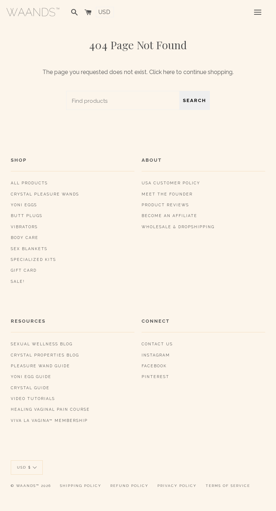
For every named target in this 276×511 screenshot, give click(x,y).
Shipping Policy (80, 486)
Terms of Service (228, 486)
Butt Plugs (26, 215)
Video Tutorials (33, 398)
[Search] (74, 12)
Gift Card (24, 270)
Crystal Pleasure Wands (45, 194)
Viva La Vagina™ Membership (49, 420)
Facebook (154, 366)
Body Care (24, 237)
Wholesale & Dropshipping (178, 227)
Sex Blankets (29, 249)
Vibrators (24, 227)
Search (194, 100)
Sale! (18, 281)
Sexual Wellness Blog (42, 344)
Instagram (156, 355)
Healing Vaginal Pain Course (50, 409)
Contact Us (157, 344)
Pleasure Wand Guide (40, 366)
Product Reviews (165, 205)
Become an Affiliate (169, 215)
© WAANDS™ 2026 (31, 486)
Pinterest (155, 376)
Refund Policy (129, 486)
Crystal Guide (30, 388)
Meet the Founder (167, 194)
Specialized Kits (33, 259)
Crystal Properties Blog (45, 355)
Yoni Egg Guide (31, 376)
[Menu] (257, 12)
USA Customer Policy (171, 183)
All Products (29, 183)
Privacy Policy (177, 486)
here (169, 72)
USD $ (24, 467)
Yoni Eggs (24, 205)
